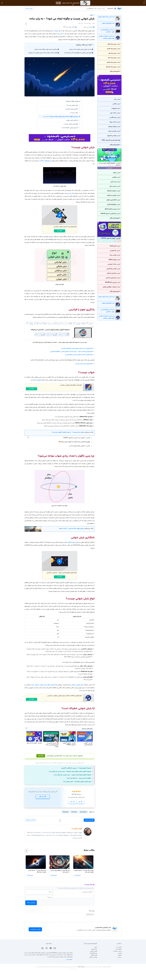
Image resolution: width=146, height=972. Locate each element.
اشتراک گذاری (88, 820)
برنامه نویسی (94, 949)
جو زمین (60, 34)
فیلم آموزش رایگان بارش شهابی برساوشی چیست (43, 685)
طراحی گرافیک (94, 955)
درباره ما (119, 957)
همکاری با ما (118, 949)
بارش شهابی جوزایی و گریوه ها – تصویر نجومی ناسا (77, 782)
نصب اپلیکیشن (34, 929)
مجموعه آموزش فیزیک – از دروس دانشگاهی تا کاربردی (76, 768)
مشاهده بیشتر (69, 959)
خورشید (56, 31)
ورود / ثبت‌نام (29, 9)
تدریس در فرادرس (117, 951)
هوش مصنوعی (93, 951)
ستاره (70, 193)
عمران (95, 947)
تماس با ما (119, 947)
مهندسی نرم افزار (93, 957)
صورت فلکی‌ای (71, 542)
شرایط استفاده (80, 967)
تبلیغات (119, 955)
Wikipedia (65, 812)
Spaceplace (83, 812)
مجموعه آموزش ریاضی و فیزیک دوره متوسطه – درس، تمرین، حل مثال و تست (70, 772)
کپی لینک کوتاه (29, 820)
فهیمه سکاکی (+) (77, 829)
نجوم (91, 15)
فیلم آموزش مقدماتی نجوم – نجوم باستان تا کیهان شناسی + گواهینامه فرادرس (71, 351)
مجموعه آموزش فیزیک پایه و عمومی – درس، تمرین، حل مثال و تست (72, 775)
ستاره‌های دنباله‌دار (45, 161)
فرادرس (119, 953)
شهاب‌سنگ (37, 380)
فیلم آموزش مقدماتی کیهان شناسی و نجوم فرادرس (79, 355)
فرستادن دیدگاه (31, 903)
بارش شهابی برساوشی (77, 685)
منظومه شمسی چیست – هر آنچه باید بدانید (79, 778)
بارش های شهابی (89, 914)
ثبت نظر (41, 797)
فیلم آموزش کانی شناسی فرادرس (84, 364)
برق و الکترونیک (93, 953)
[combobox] (80, 8)
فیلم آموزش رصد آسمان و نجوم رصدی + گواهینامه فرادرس (77, 348)
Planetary (74, 812)
